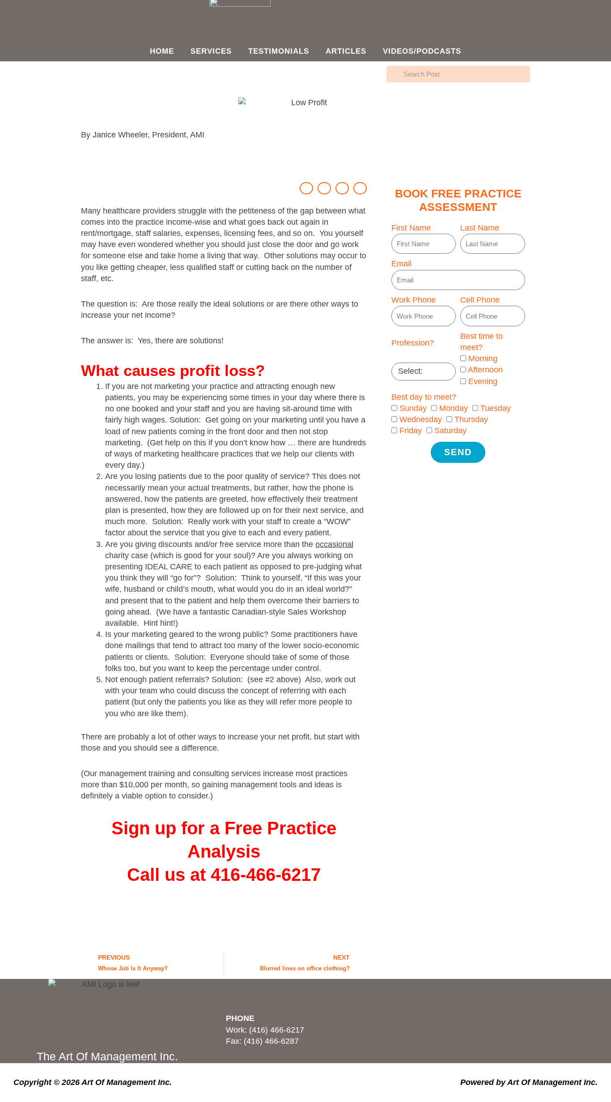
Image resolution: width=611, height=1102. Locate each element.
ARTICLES (346, 51)
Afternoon (485, 369)
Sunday (413, 408)
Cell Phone (480, 299)
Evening (482, 381)
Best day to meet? (423, 397)
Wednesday (420, 419)
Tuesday (495, 408)
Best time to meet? (481, 342)
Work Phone (413, 299)
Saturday (450, 430)
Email (401, 263)
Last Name (479, 227)
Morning (482, 358)
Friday (410, 430)
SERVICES (211, 51)
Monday (453, 408)
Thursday (471, 419)
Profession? (412, 342)
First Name (411, 227)
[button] (306, 188)
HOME (162, 51)
